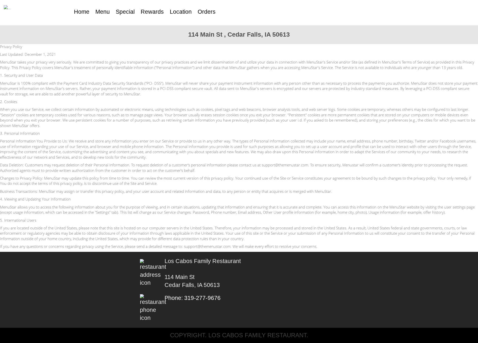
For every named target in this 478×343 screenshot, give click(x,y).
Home (81, 12)
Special (125, 12)
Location (181, 12)
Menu (102, 12)
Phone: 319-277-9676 (193, 298)
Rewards (152, 12)
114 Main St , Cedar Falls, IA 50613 (239, 34)
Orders (207, 12)
